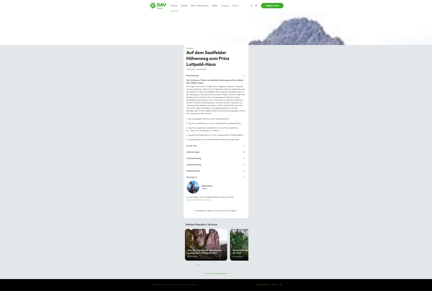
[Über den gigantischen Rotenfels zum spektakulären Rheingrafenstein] (206, 245)
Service (235, 5)
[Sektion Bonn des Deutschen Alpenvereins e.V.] (157, 5)
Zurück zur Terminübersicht (216, 273)
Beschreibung (192, 75)
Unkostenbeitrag (193, 158)
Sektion (184, 5)
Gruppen (225, 5)
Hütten (215, 5)
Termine (174, 5)
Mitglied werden (272, 5)
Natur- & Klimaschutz (199, 5)
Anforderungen (193, 152)
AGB (280, 284)
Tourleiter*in (191, 177)
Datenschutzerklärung (262, 284)
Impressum (274, 284)
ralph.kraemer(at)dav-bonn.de (198, 200)
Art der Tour (191, 146)
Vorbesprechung (193, 164)
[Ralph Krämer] (216, 187)
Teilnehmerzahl (193, 171)
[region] (216, 248)
